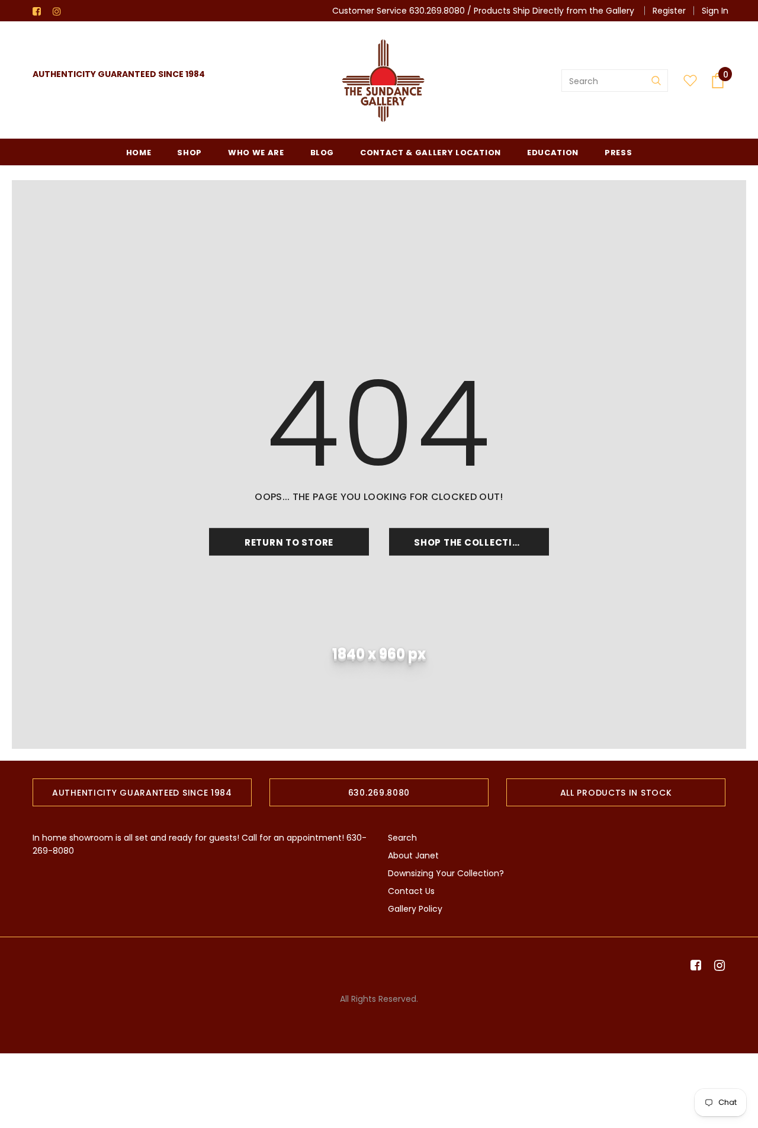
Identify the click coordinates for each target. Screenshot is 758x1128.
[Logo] (383, 80)
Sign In (715, 11)
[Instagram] (60, 11)
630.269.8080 (437, 11)
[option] (142, 792)
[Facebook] (40, 11)
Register (669, 11)
